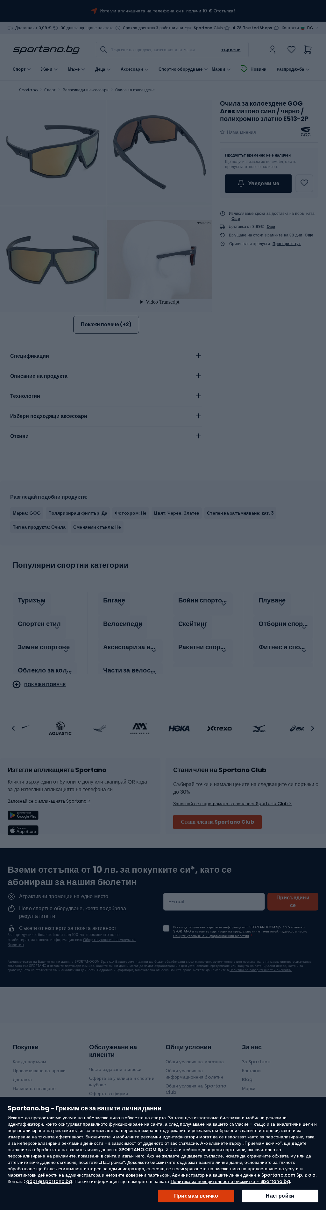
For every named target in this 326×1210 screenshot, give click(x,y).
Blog (247, 1079)
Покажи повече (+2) (106, 324)
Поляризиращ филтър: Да (77, 513)
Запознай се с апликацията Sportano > (49, 801)
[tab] (106, 356)
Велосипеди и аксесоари (86, 90)
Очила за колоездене (135, 90)
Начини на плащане (34, 1088)
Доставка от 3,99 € (33, 28)
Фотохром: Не (130, 513)
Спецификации (29, 356)
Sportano (28, 90)
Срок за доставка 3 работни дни (153, 28)
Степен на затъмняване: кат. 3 (240, 513)
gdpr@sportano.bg (49, 1181)
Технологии (25, 396)
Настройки (280, 1195)
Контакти (290, 28)
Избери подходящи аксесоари (48, 416)
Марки (218, 69)
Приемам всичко (196, 1195)
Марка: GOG (27, 513)
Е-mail (176, 901)
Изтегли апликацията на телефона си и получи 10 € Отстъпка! (167, 10)
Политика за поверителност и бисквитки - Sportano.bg (230, 1181)
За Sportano (256, 1062)
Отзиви (19, 436)
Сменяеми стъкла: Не (97, 527)
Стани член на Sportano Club (217, 822)
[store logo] (46, 49)
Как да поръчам (29, 1062)
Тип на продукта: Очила (39, 527)
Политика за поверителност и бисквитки (261, 969)
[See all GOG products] (305, 132)
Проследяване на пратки (39, 1070)
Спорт (50, 90)
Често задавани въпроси (115, 1069)
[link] (272, 50)
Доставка (22, 1079)
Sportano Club (208, 28)
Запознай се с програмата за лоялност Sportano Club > (232, 803)
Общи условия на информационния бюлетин (194, 1073)
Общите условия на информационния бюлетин (211, 935)
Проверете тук (287, 243)
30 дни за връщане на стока (87, 28)
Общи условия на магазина (195, 1062)
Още (235, 218)
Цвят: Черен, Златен (176, 513)
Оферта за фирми (108, 1093)
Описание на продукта (38, 376)
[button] (13, 728)
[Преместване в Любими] (304, 183)
